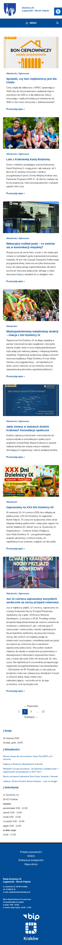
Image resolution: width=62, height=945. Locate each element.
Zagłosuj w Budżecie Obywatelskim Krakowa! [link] (23, 764)
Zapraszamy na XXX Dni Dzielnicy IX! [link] (30, 507)
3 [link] (31, 711)
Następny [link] (31, 717)
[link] (58, 11)
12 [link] (43, 711)
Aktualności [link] (11, 73)
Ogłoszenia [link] (24, 73)
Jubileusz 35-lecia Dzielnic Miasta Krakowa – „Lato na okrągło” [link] (30, 781)
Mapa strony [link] (31, 864)
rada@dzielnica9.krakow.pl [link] (19, 892)
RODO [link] (31, 856)
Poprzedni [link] (31, 706)
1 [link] (19, 711)
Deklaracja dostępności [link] (31, 860)
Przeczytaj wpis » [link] (15, 108)
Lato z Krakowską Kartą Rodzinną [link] (28, 159)
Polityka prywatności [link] (31, 852)
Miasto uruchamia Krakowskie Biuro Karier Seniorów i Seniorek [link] (30, 776)
